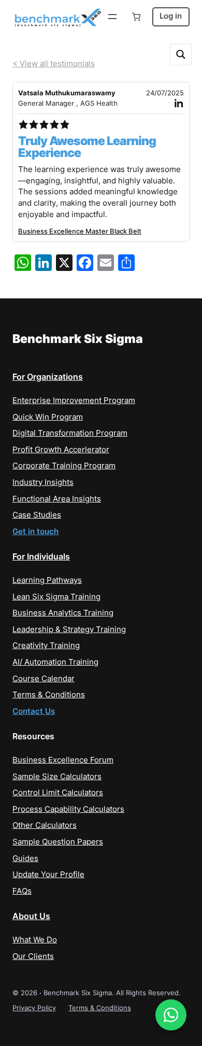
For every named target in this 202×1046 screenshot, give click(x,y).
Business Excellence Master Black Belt (79, 231)
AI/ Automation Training (55, 662)
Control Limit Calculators (57, 792)
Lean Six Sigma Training (56, 596)
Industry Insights (43, 482)
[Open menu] (112, 16)
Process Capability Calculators (68, 809)
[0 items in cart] (136, 16)
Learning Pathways (47, 580)
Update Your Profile (48, 874)
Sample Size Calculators (57, 776)
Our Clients (33, 956)
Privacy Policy (34, 1008)
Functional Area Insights (56, 499)
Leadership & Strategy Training (69, 629)
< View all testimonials (53, 63)
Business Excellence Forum (62, 760)
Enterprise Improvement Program (73, 400)
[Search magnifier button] (181, 54)
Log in (171, 16)
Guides (25, 858)
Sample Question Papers (57, 842)
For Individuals (41, 556)
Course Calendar (43, 678)
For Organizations (47, 376)
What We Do (34, 939)
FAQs (22, 891)
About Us (31, 916)
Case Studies (36, 515)
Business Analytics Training (62, 613)
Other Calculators (44, 825)
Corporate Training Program (64, 465)
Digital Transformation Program (69, 433)
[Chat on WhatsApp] (170, 1014)
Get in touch (35, 531)
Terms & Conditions (48, 694)
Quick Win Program (47, 417)
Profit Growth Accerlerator (60, 449)
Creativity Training (46, 645)
